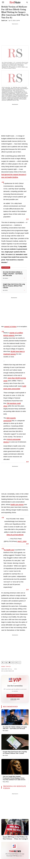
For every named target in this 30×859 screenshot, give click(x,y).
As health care (9, 550)
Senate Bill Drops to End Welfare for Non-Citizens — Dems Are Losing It (15, 838)
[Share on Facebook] (9, 662)
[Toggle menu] (3, 2)
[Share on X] (2, 662)
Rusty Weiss (6, 781)
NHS (15, 669)
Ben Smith (5, 755)
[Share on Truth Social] (6, 662)
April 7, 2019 (22, 541)
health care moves (17, 504)
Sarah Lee (4, 20)
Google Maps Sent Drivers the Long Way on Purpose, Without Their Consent (15, 752)
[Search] (27, 2)
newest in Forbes (10, 326)
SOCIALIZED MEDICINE (7, 671)
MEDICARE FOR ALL (6, 669)
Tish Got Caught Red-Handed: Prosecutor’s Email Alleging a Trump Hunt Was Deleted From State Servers (14, 778)
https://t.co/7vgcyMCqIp (15, 535)
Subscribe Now (15, 699)
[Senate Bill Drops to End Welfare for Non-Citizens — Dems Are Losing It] (15, 827)
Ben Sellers (5, 730)
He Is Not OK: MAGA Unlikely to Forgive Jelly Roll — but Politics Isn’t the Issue (15, 727)
